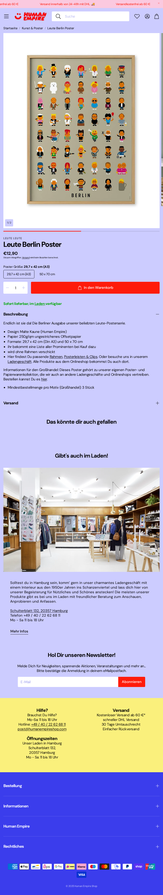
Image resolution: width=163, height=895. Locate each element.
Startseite (10, 28)
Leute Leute (12, 238)
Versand (26, 257)
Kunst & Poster (32, 28)
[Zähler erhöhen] (23, 288)
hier (44, 379)
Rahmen (56, 356)
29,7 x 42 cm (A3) (19, 274)
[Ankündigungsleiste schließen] (159, 3)
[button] (90, 16)
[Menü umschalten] (6, 16)
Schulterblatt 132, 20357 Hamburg (39, 610)
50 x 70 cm (47, 274)
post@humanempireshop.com (42, 729)
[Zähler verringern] (7, 288)
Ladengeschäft (20, 361)
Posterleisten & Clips (81, 356)
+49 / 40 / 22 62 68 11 (48, 724)
